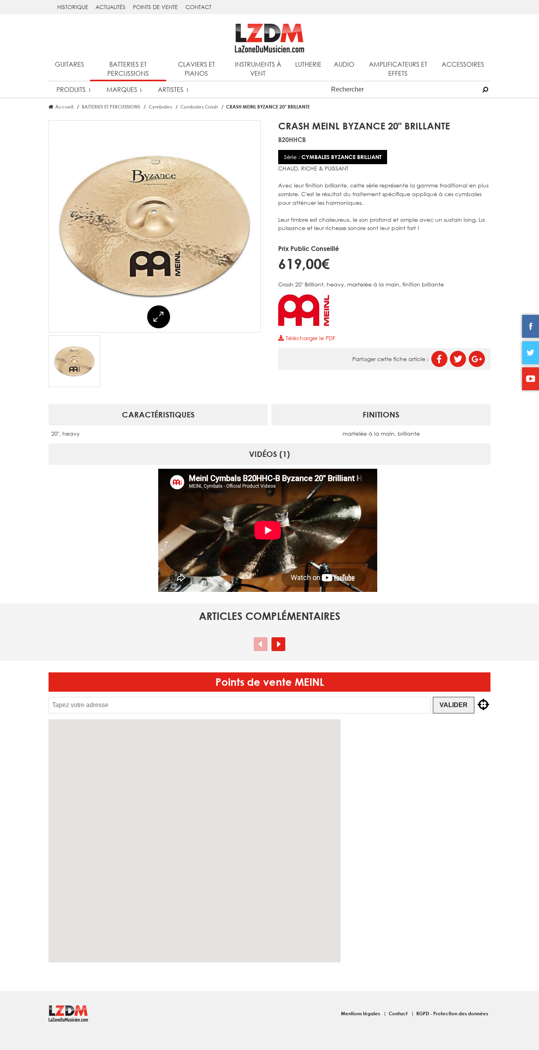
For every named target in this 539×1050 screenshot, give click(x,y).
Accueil (64, 106)
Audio (344, 64)
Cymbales (160, 106)
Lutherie (308, 64)
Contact (198, 7)
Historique (72, 7)
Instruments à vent (258, 68)
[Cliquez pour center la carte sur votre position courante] (483, 705)
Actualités (110, 7)
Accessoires (463, 64)
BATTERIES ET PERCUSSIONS (111, 106)
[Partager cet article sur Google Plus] (477, 359)
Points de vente (155, 7)
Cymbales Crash (199, 106)
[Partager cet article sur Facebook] (439, 359)
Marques (122, 89)
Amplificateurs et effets (398, 68)
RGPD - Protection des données (452, 1013)
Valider (454, 705)
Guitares (69, 64)
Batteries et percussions (128, 68)
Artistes (170, 89)
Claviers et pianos (196, 68)
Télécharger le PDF (309, 338)
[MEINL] (303, 324)
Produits (71, 89)
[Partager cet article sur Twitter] (458, 359)
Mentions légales (361, 1013)
